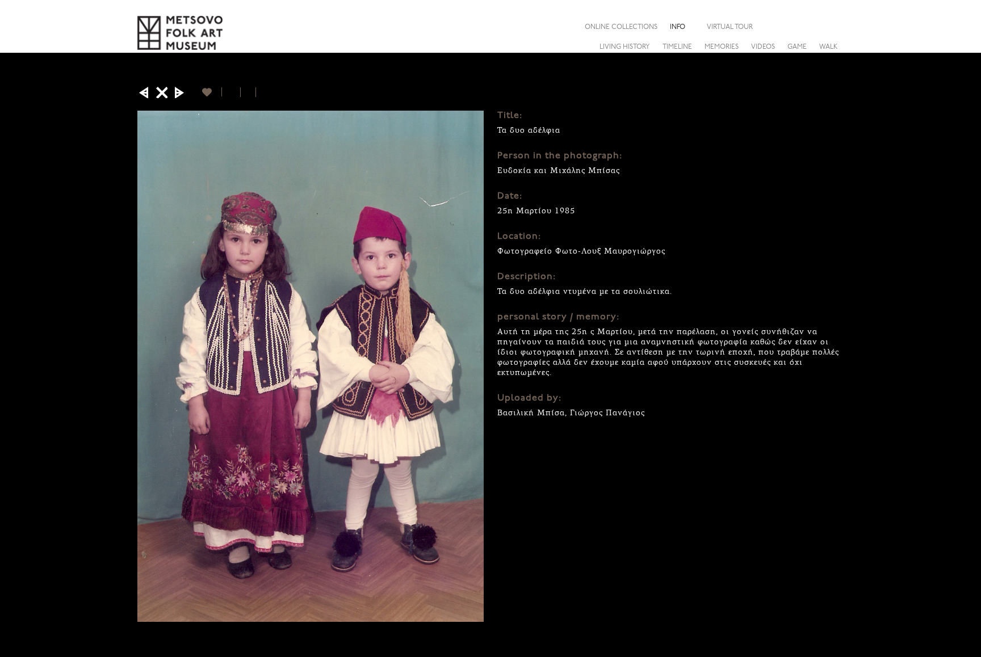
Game (797, 47)
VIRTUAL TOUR (730, 27)
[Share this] (835, 27)
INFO (677, 27)
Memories (722, 47)
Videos (763, 47)
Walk (828, 47)
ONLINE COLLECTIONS (621, 27)
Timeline (677, 47)
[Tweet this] (248, 92)
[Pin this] (261, 92)
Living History (625, 47)
